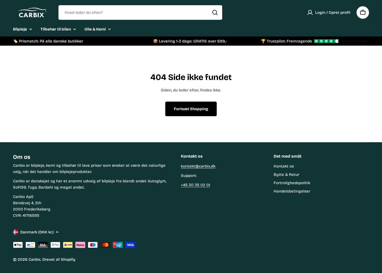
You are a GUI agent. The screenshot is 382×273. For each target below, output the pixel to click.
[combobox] (140, 12)
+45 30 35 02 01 (195, 185)
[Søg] (215, 12)
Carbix (35, 259)
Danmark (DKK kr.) (37, 232)
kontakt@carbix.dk (198, 166)
